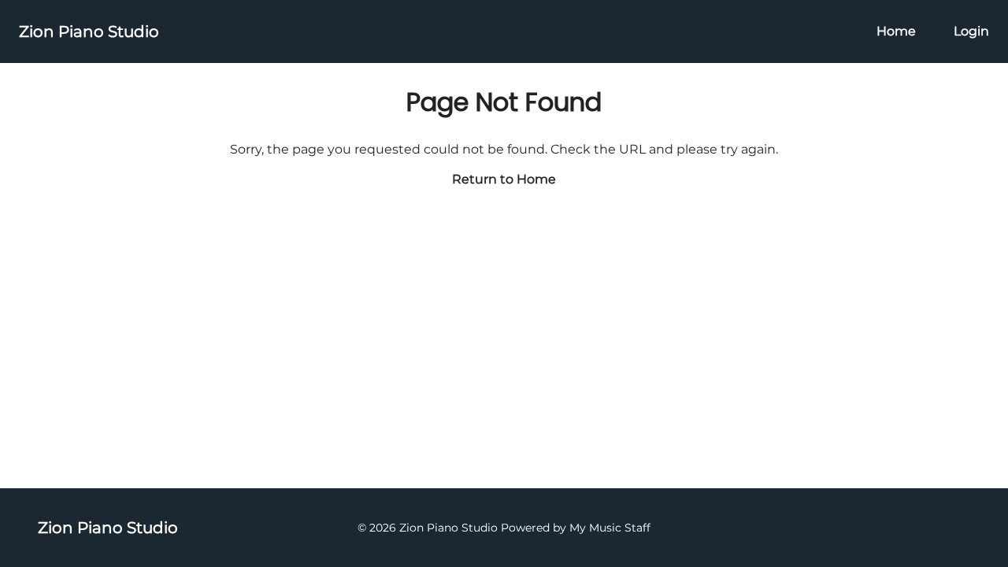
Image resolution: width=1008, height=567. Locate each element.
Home (896, 31)
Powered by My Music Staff (575, 528)
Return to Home (504, 179)
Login (971, 31)
